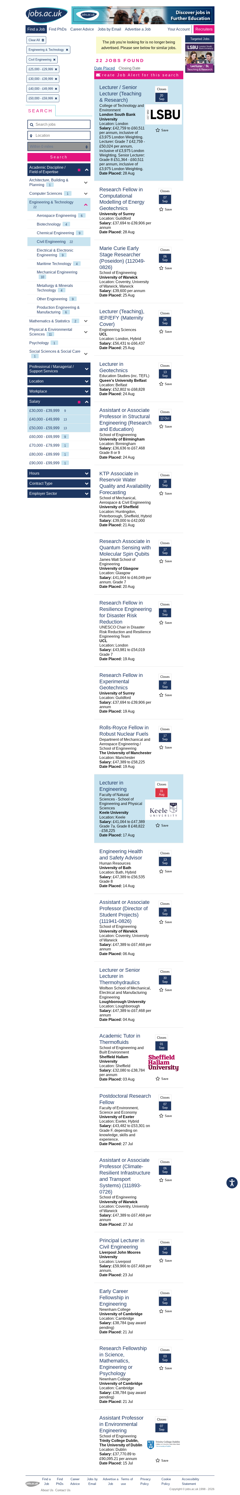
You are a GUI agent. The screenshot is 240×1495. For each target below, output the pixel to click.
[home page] (47, 16)
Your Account (179, 29)
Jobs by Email (109, 29)
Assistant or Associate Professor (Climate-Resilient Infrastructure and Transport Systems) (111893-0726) (124, 1175)
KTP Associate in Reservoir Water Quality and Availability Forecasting (125, 483)
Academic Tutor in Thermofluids (119, 1039)
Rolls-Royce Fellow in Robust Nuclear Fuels (124, 731)
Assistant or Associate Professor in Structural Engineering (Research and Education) (125, 419)
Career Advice (82, 29)
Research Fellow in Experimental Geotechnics (121, 681)
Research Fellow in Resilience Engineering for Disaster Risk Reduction (125, 612)
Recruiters (204, 29)
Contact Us (63, 1490)
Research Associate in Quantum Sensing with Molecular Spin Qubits (125, 547)
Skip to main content (19, 4)
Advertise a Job (138, 29)
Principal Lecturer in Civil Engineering (121, 1243)
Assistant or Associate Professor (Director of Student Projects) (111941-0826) (124, 911)
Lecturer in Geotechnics (113, 367)
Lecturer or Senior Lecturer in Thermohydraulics (119, 976)
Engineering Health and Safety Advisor (121, 854)
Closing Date (129, 68)
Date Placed (104, 68)
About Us (47, 1490)
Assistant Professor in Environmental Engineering (121, 1424)
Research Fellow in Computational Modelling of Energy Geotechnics (121, 199)
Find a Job (36, 29)
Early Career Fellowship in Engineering (114, 1297)
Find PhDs (58, 29)
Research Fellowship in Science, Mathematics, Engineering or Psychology (123, 1361)
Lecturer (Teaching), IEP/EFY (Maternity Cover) (121, 317)
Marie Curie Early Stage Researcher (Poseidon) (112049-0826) (122, 257)
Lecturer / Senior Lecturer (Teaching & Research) (120, 93)
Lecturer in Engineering (113, 786)
